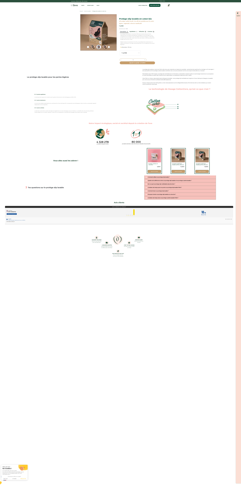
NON (138, 254)
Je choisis (14, 478)
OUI (127, 254)
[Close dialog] (143, 231)
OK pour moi (23, 478)
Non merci (6, 478)
